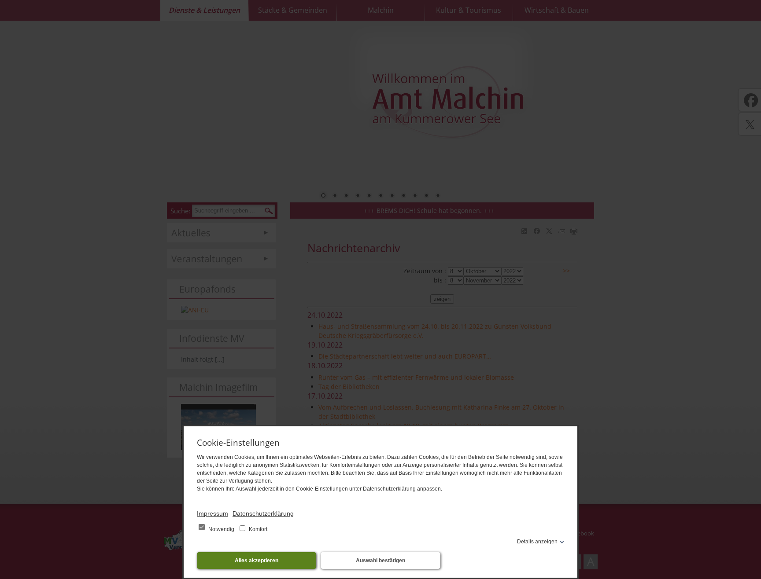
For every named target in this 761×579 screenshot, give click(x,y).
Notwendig (221, 529)
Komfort (257, 529)
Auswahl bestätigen (380, 560)
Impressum (212, 513)
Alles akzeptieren (256, 560)
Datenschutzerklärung (263, 513)
